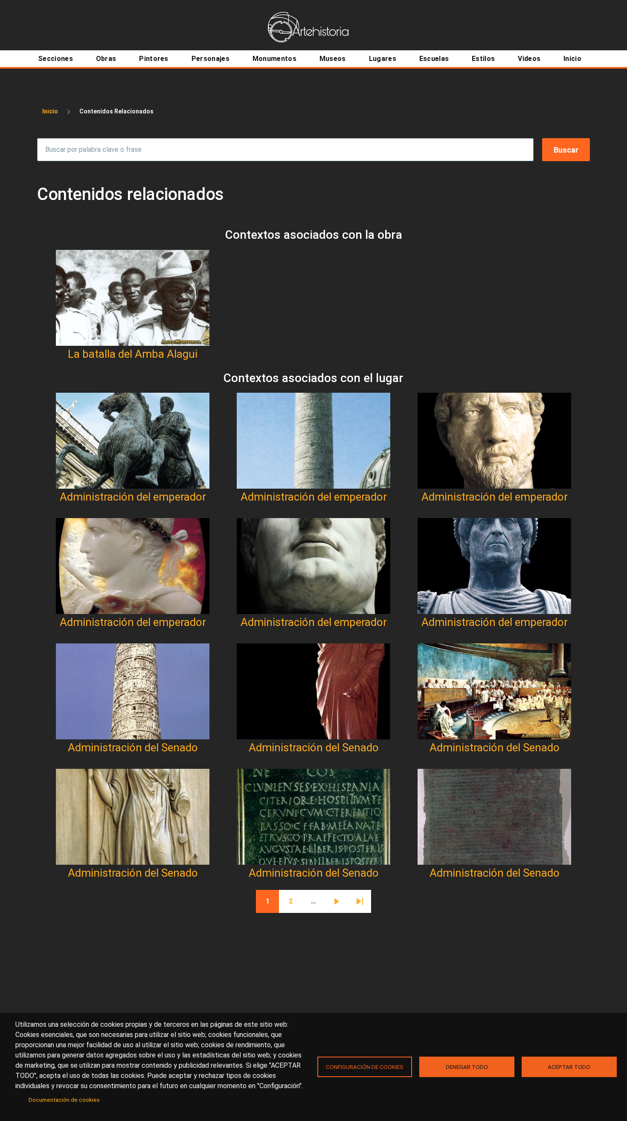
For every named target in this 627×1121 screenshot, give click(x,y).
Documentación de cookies (64, 1099)
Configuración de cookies (364, 1066)
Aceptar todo (569, 1066)
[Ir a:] (132, 298)
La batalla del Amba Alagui (132, 354)
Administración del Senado (133, 747)
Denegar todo (467, 1066)
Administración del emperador (133, 496)
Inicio (50, 111)
